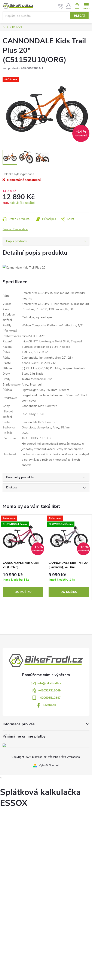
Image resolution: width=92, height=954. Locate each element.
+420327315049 (49, 690)
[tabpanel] (23, 557)
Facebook (49, 705)
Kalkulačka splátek (22, 203)
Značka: (15, 229)
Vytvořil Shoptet (49, 765)
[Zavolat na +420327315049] (60, 6)
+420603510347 (49, 698)
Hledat (79, 16)
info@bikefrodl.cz (49, 683)
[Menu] (86, 5)
